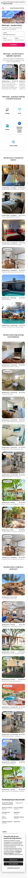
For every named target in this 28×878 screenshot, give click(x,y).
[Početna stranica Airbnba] (3, 8)
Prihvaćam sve (13, 860)
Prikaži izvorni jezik (7, 3)
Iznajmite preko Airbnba (17, 8)
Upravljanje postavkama (13, 868)
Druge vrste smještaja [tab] (7, 803)
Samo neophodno (13, 864)
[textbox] (7, 40)
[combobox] (13, 34)
